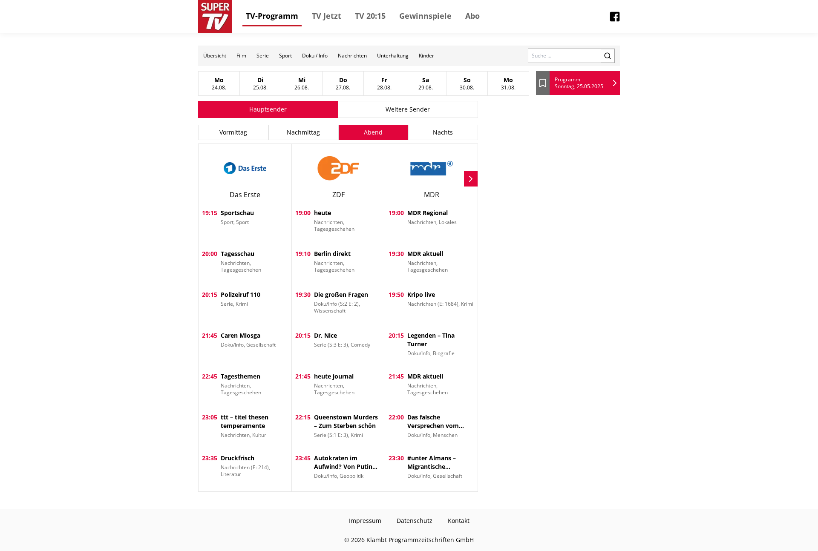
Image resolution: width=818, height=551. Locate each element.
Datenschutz (414, 521)
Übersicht (214, 55)
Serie (262, 55)
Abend (373, 132)
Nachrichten (352, 55)
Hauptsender (268, 109)
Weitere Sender (408, 109)
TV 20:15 (370, 16)
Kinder (426, 55)
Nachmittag (303, 132)
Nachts (443, 132)
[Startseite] (215, 16)
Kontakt (458, 521)
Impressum (365, 521)
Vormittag (233, 132)
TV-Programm (272, 16)
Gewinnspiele (425, 16)
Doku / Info (315, 55)
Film (241, 55)
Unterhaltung (393, 55)
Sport (285, 55)
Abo (472, 16)
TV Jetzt (326, 16)
